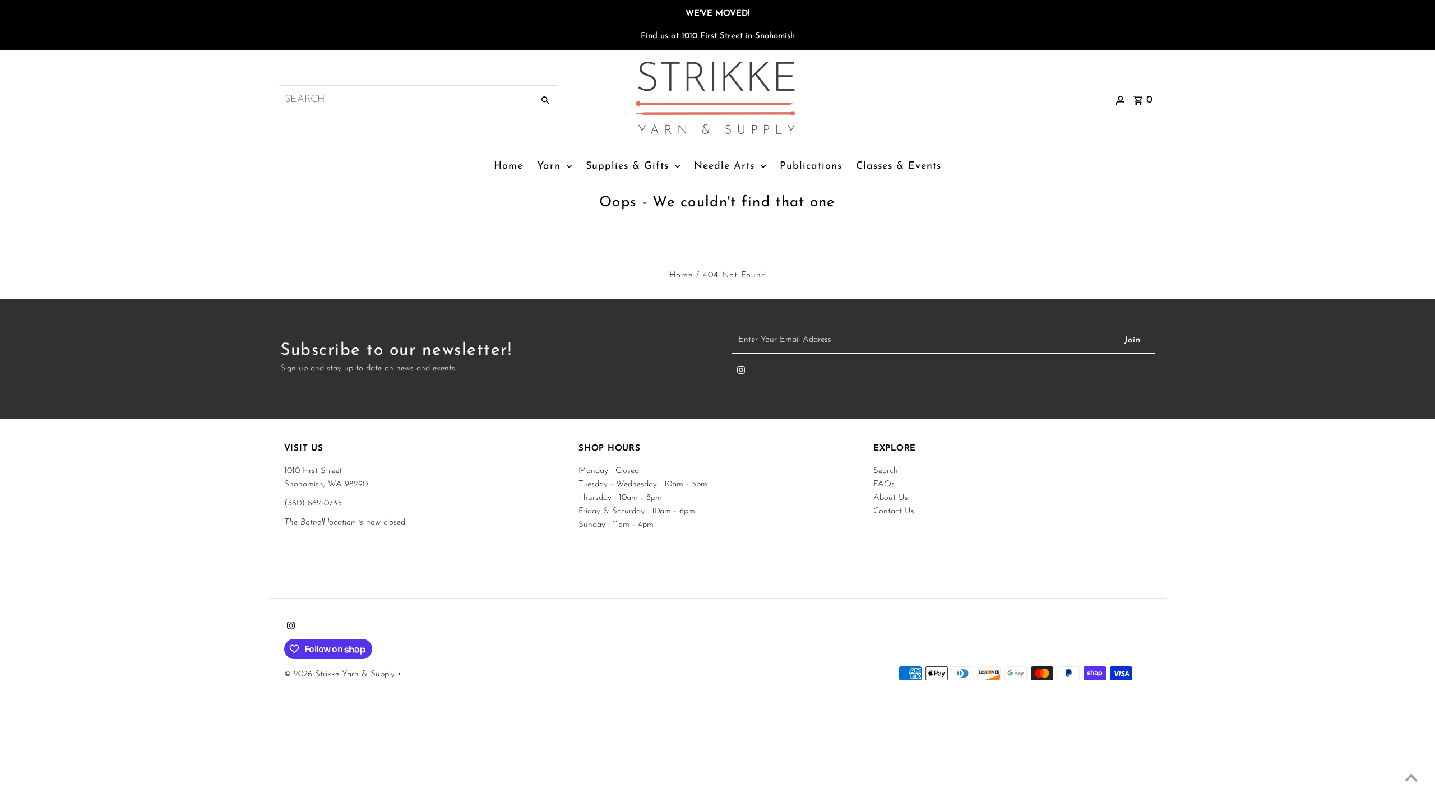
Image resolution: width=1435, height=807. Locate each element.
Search (885, 471)
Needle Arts (724, 166)
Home (508, 166)
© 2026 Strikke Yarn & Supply (340, 674)
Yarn (549, 166)
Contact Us (893, 511)
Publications (811, 166)
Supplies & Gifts (627, 166)
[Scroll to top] (1411, 777)
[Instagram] (741, 372)
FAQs (884, 484)
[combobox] (405, 100)
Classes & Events (898, 166)
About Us (890, 498)
